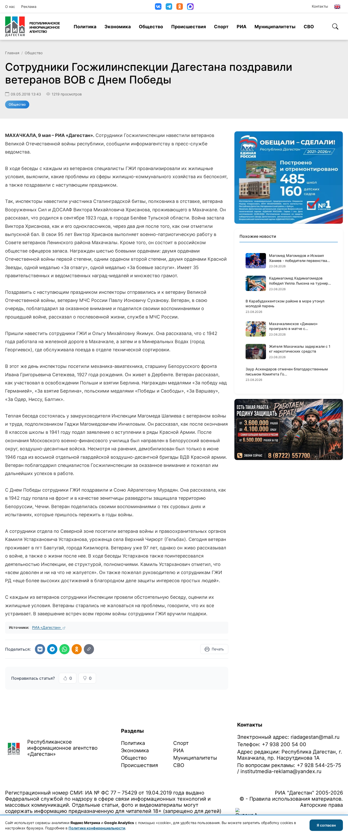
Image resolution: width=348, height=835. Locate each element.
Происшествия (188, 26)
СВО (309, 26)
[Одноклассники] (179, 6)
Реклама (28, 6)
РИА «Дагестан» (47, 627)
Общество (151, 26)
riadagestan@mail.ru (315, 737)
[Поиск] (335, 26)
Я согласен (326, 825)
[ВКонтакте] (158, 6)
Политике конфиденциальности (97, 828)
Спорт (221, 26)
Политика (85, 26)
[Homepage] (32, 26)
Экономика (117, 26)
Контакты (320, 6)
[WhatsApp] (64, 649)
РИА (241, 26)
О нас (10, 6)
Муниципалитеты (275, 26)
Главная (12, 53)
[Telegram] (169, 6)
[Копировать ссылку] (89, 649)
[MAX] (190, 6)
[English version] (337, 7)
